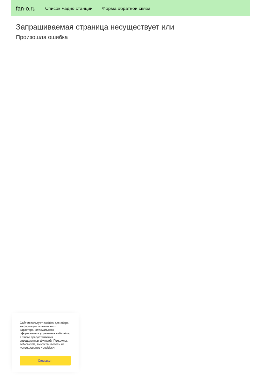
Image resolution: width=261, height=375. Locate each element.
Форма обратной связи (126, 8)
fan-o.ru (26, 8)
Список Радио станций (69, 8)
